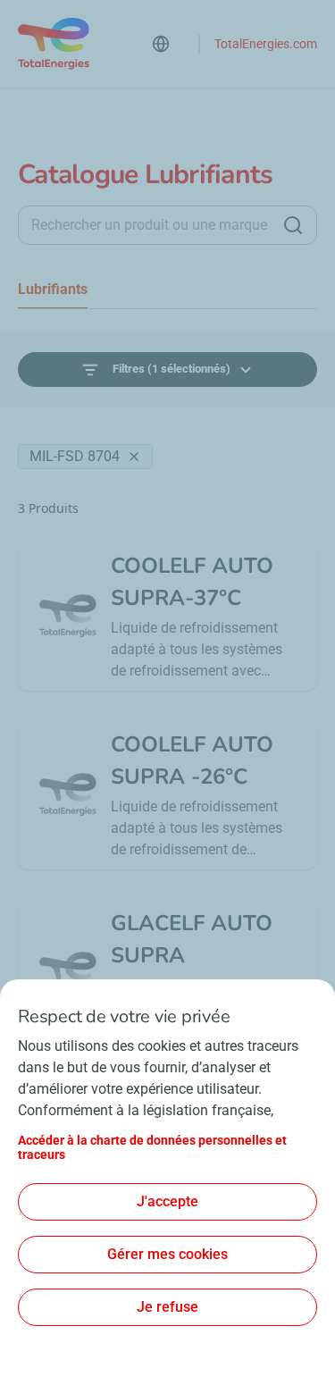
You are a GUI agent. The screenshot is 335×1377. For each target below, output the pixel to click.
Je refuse (167, 1306)
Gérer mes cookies (167, 1254)
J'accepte (167, 1201)
